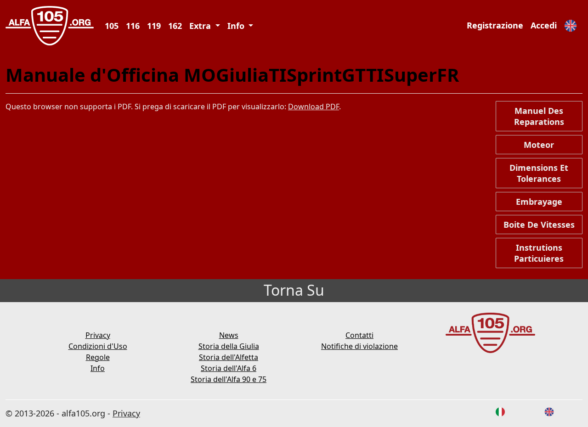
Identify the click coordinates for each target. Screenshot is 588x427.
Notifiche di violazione (359, 346)
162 (175, 25)
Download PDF (313, 106)
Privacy (97, 335)
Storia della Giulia (228, 346)
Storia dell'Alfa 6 (228, 368)
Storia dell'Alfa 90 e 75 (228, 379)
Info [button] (237, 25)
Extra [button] (201, 25)
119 (154, 25)
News (228, 335)
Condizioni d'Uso (97, 346)
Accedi (544, 25)
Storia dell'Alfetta (228, 357)
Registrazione (495, 25)
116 (133, 25)
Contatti (359, 335)
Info (97, 368)
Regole (98, 357)
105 (112, 25)
